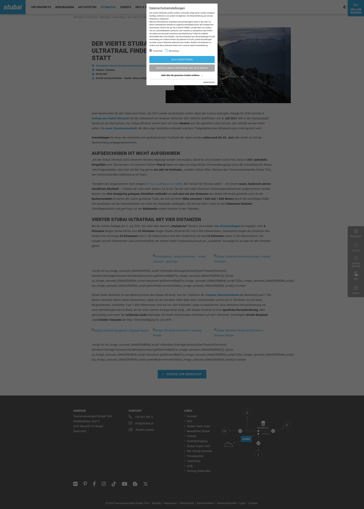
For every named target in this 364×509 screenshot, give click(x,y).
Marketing (174, 51)
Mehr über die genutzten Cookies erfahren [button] (180, 75)
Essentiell (158, 51)
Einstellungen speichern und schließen (182, 68)
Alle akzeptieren (182, 59)
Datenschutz (209, 82)
